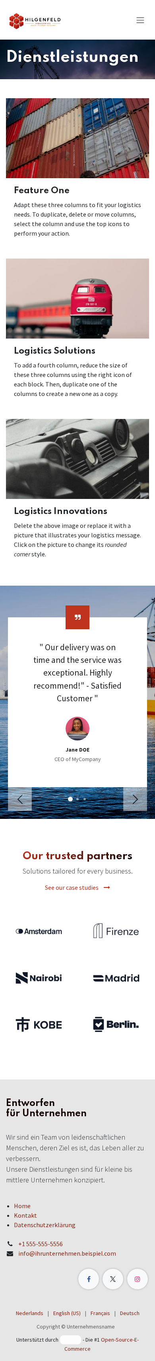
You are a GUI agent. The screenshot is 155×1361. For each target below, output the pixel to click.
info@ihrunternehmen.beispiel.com (67, 1253)
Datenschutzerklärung (45, 1225)
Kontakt (25, 1215)
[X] (113, 1279)
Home (22, 1206)
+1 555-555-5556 (40, 1244)
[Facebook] (88, 1279)
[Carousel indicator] (70, 799)
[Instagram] (137, 1279)
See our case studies (72, 887)
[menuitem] (29, 1313)
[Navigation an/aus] (140, 20)
